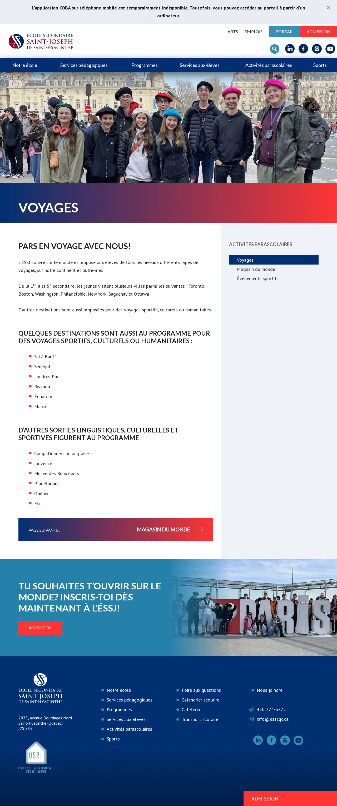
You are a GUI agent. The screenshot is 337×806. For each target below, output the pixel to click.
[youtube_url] (330, 48)
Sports (320, 65)
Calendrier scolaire (200, 700)
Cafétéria (191, 710)
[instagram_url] (317, 48)
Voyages (245, 260)
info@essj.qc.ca (273, 719)
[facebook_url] (303, 48)
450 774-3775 (271, 709)
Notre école (24, 65)
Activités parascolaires (268, 65)
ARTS (232, 31)
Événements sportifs (258, 278)
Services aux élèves (200, 65)
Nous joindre (270, 690)
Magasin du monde (256, 269)
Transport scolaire (200, 719)
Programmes (144, 65)
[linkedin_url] (290, 48)
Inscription (40, 627)
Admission (318, 31)
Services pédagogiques (84, 65)
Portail (284, 31)
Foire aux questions (201, 690)
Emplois (253, 31)
